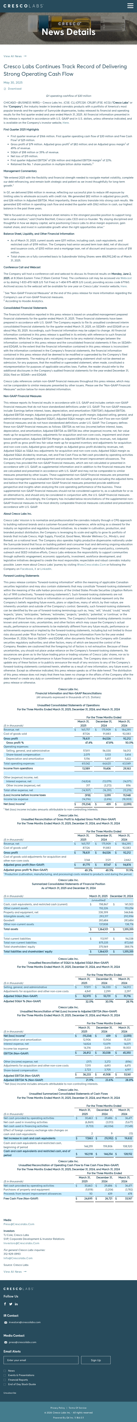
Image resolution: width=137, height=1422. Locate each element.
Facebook (26, 569)
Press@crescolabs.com (19, 1224)
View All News (13, 56)
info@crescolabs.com (18, 1258)
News (11, 1370)
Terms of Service (78, 1407)
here (66, 122)
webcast (126, 278)
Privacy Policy (57, 1407)
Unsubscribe (10, 1393)
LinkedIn (46, 569)
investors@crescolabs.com (21, 1243)
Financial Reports (18, 1380)
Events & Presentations (21, 1375)
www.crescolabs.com (91, 564)
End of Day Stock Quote (22, 1384)
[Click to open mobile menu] (130, 6)
